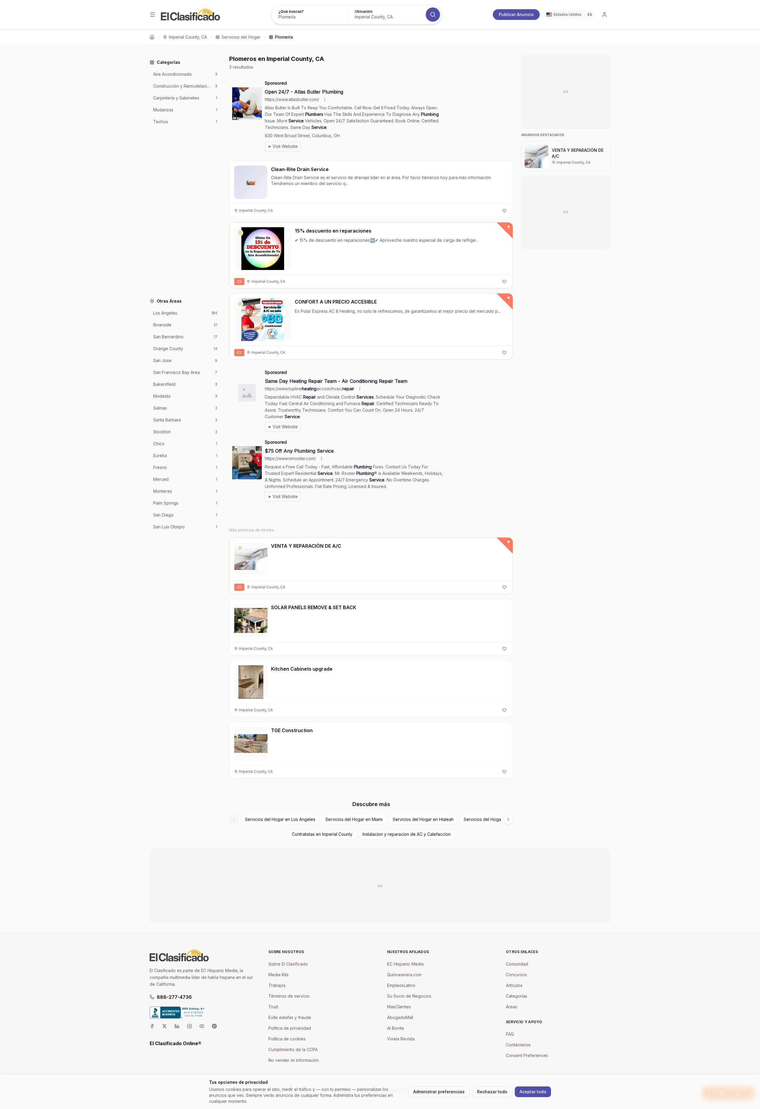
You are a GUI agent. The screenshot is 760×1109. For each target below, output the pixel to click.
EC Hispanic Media (405, 963)
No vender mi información (293, 1060)
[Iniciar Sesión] (604, 14)
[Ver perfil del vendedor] (240, 233)
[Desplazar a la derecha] (508, 819)
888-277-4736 (174, 997)
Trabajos (277, 985)
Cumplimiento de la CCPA (293, 1049)
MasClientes (399, 1006)
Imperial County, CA (188, 37)
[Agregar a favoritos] (504, 210)
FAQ (510, 1034)
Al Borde (395, 1028)
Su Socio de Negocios (409, 996)
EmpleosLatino (401, 985)
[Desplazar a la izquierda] (234, 819)
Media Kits (278, 974)
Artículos (514, 985)
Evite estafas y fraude (289, 1017)
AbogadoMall (400, 1017)
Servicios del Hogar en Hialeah (423, 819)
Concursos (516, 974)
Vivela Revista (401, 1038)
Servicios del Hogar (240, 37)
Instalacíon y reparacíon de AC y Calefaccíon (406, 834)
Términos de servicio (289, 996)
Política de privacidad (289, 1028)
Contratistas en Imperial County (322, 834)
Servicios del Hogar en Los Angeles (280, 819)
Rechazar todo (492, 1091)
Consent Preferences (527, 1055)
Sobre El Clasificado (288, 963)
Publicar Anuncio (516, 14)
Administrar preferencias (439, 1091)
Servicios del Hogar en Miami (354, 819)
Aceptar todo (533, 1091)
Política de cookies (287, 1038)
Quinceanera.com (404, 974)
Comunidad (517, 963)
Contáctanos (518, 1044)
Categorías (516, 996)
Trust (273, 1006)
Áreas (511, 1006)
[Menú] (153, 14)
